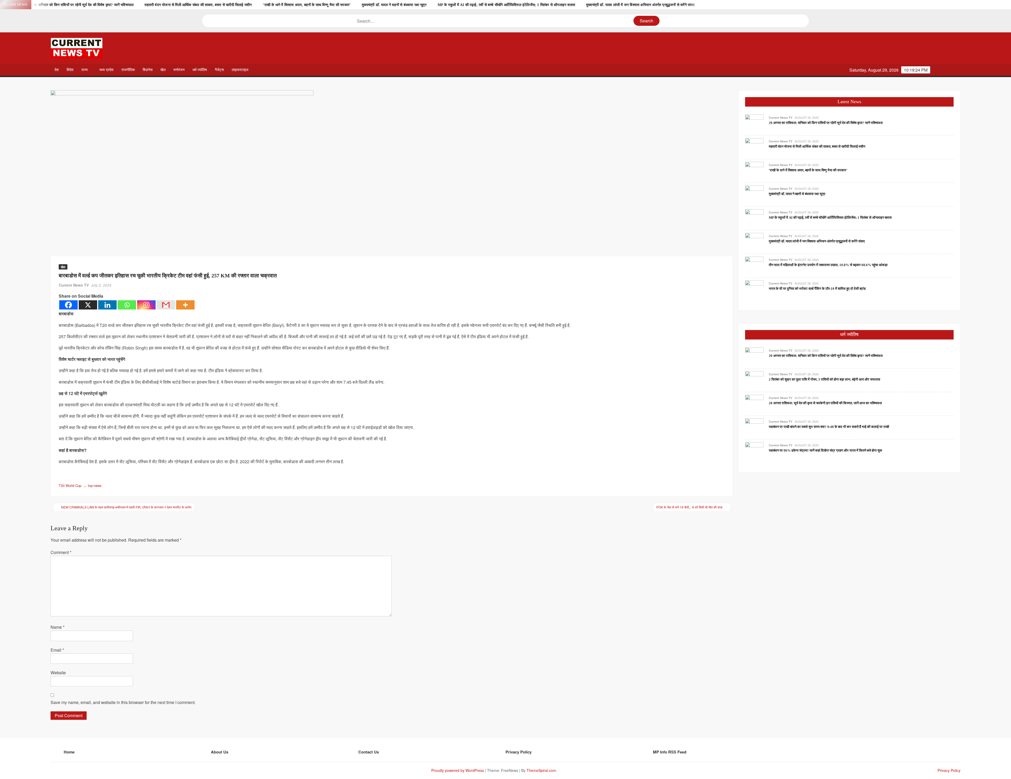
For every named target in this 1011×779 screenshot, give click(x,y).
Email (57, 650)
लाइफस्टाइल (240, 70)
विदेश (70, 70)
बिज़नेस (147, 70)
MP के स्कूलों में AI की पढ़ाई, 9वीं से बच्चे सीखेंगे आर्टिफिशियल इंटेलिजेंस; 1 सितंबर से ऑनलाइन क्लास (506, 5)
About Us (219, 752)
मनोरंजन (179, 70)
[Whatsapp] (127, 304)
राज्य (84, 70)
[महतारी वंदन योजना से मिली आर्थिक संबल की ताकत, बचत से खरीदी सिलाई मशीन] (754, 147)
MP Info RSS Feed (669, 752)
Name (58, 627)
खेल (163, 70)
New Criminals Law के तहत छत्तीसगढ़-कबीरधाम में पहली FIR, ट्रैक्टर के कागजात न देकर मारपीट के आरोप (126, 507)
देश (56, 70)
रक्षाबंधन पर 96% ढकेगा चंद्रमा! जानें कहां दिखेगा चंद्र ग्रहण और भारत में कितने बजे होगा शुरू (825, 450)
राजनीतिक (128, 70)
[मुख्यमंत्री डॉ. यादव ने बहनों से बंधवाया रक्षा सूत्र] (754, 194)
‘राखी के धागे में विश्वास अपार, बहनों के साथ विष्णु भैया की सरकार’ (307, 5)
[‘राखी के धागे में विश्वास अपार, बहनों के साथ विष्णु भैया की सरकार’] (754, 170)
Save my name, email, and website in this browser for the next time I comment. (123, 702)
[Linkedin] (107, 304)
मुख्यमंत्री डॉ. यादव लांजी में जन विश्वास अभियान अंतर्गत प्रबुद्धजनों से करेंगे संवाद (640, 5)
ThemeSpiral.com (541, 770)
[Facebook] (68, 304)
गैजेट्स (219, 70)
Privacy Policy (519, 752)
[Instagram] (146, 304)
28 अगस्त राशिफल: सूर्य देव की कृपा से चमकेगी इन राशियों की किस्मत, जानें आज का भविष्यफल (825, 403)
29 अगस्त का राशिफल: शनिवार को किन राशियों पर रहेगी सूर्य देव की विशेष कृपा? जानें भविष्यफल (69, 5)
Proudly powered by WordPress (457, 770)
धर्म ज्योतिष (199, 70)
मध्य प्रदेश (106, 70)
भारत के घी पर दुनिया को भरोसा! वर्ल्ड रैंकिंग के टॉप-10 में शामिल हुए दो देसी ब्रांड (817, 289)
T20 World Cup (70, 485)
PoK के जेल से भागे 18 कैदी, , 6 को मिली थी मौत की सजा (689, 507)
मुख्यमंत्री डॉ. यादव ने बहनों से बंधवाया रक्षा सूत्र (394, 5)
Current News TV (74, 285)
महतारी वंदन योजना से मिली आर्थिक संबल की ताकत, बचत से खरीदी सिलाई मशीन (198, 5)
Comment (61, 552)
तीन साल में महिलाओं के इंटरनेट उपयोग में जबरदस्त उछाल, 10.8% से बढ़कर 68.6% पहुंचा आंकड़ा (828, 265)
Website (58, 673)
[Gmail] (166, 304)
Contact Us (368, 752)
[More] (185, 304)
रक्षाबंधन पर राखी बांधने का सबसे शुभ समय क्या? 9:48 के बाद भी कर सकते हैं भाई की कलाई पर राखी (829, 427)
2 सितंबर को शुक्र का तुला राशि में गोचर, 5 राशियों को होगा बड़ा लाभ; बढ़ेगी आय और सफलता (824, 379)
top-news (95, 485)
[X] (88, 304)
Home (69, 752)
